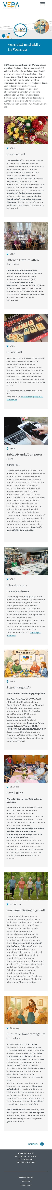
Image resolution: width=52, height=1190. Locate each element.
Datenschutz (26, 1185)
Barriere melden (26, 1177)
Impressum (26, 1181)
